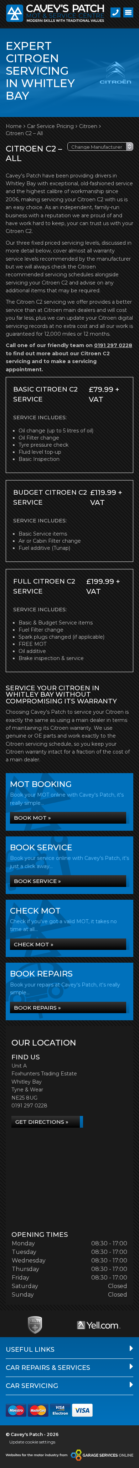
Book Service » (37, 881)
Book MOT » (32, 817)
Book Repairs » (37, 1007)
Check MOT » (33, 944)
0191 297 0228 (113, 345)
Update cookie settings (32, 1442)
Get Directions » (41, 1121)
